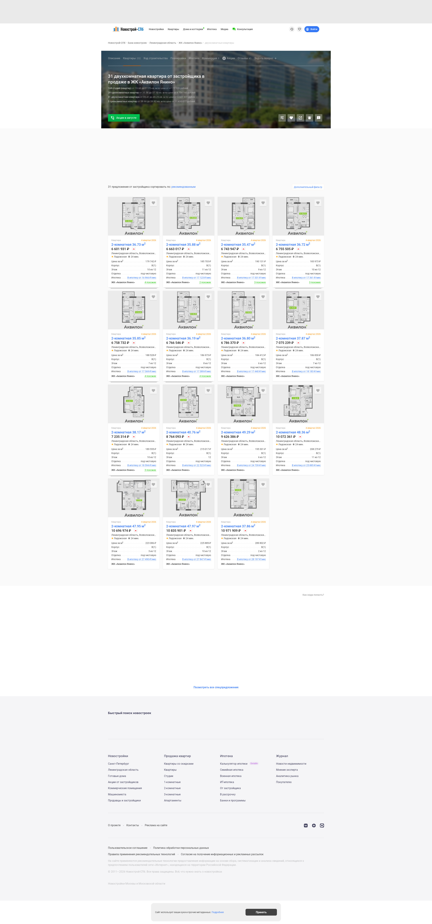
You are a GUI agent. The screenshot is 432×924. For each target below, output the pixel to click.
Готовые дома (117, 776)
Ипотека (212, 29)
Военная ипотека (230, 776)
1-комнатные (172, 782)
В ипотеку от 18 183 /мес (306, 371)
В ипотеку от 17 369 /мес (141, 371)
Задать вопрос (263, 58)
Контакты (132, 825)
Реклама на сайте (156, 825)
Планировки (178, 58)
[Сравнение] (282, 118)
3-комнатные (172, 794)
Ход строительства (155, 58)
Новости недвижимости (291, 763)
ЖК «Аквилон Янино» (190, 42)
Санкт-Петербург (118, 763)
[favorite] (299, 29)
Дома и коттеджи (193, 29)
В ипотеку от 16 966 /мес (141, 277)
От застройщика (230, 788)
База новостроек (137, 42)
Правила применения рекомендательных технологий (141, 854)
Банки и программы (233, 800)
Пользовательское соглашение (127, 847)
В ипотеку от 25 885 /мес (306, 465)
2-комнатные (172, 788)
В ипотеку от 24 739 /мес (251, 465)
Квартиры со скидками (178, 763)
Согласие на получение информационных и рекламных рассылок (222, 854)
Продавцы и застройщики (124, 800)
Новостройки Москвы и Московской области (136, 883)
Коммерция (210, 58)
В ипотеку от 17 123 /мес (196, 277)
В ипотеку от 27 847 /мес (196, 559)
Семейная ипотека (231, 769)
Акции (231, 58)
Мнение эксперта (287, 769)
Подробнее (218, 912)
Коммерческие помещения (125, 788)
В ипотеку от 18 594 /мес (141, 465)
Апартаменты (172, 800)
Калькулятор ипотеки (239, 763)
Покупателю (284, 782)
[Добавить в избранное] (291, 118)
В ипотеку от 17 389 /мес (196, 371)
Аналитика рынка (287, 776)
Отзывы (245, 58)
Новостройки (156, 29)
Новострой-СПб (116, 42)
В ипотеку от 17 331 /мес (251, 277)
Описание (114, 58)
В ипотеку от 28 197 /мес (251, 559)
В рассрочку (228, 794)
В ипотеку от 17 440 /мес (251, 371)
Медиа (224, 29)
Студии (168, 776)
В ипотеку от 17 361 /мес (306, 277)
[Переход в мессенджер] (322, 825)
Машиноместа (117, 794)
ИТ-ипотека (227, 782)
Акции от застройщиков (123, 782)
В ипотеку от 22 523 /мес (196, 465)
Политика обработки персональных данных (181, 847)
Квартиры (173, 29)
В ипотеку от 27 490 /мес (141, 559)
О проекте (114, 825)
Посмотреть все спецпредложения (216, 687)
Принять (261, 912)
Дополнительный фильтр (308, 187)
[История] (292, 29)
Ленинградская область (162, 42)
